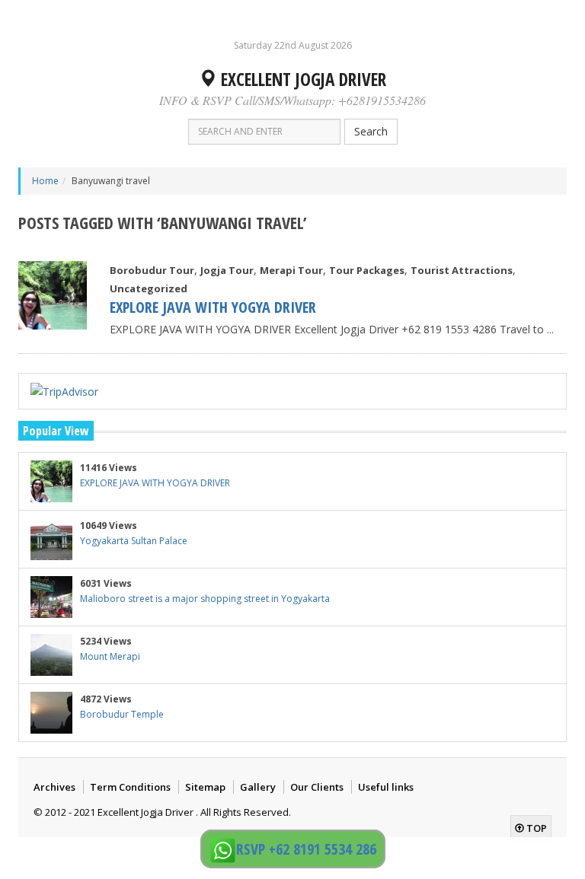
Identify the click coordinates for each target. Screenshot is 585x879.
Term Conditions (130, 787)
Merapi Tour (291, 270)
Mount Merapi (110, 656)
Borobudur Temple (122, 714)
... (550, 329)
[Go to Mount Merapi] (51, 655)
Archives (54, 787)
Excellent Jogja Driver (301, 79)
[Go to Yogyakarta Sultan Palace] (51, 539)
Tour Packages (366, 270)
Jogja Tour (227, 270)
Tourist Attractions (462, 270)
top (535, 828)
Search (371, 131)
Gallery (258, 787)
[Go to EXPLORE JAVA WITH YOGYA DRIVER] (52, 295)
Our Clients (317, 787)
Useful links (386, 787)
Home (45, 180)
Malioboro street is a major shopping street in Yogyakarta (205, 598)
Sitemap (205, 787)
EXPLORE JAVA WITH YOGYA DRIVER (213, 307)
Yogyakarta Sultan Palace (133, 540)
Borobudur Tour (152, 270)
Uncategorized (148, 288)
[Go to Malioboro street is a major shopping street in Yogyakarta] (51, 597)
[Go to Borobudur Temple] (51, 713)
